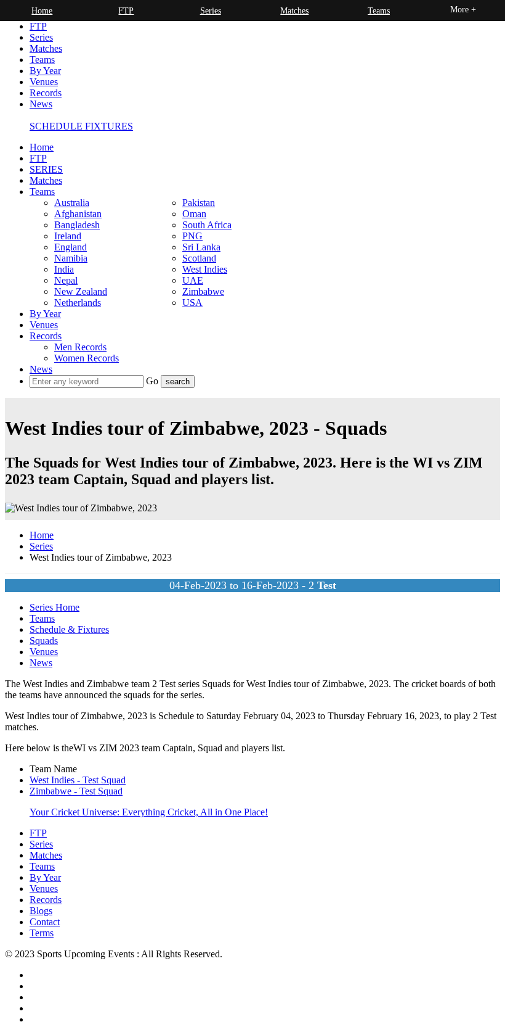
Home (42, 147)
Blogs (41, 910)
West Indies (204, 269)
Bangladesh (77, 225)
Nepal (66, 280)
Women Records (86, 358)
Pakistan (198, 202)
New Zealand (80, 291)
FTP (38, 26)
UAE (192, 280)
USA (192, 302)
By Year (45, 70)
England (70, 247)
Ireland (67, 236)
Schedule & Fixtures (69, 629)
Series (41, 37)
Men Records (80, 347)
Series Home (54, 607)
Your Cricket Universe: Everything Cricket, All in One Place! (149, 812)
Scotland (199, 258)
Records (46, 93)
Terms (42, 933)
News (41, 104)
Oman (194, 213)
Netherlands (77, 302)
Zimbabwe (203, 291)
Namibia (70, 258)
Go (153, 381)
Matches (46, 48)
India (64, 269)
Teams (42, 59)
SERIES (46, 169)
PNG (192, 236)
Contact (45, 922)
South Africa (207, 225)
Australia (71, 202)
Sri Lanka (201, 247)
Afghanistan (78, 213)
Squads (44, 640)
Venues (44, 81)
